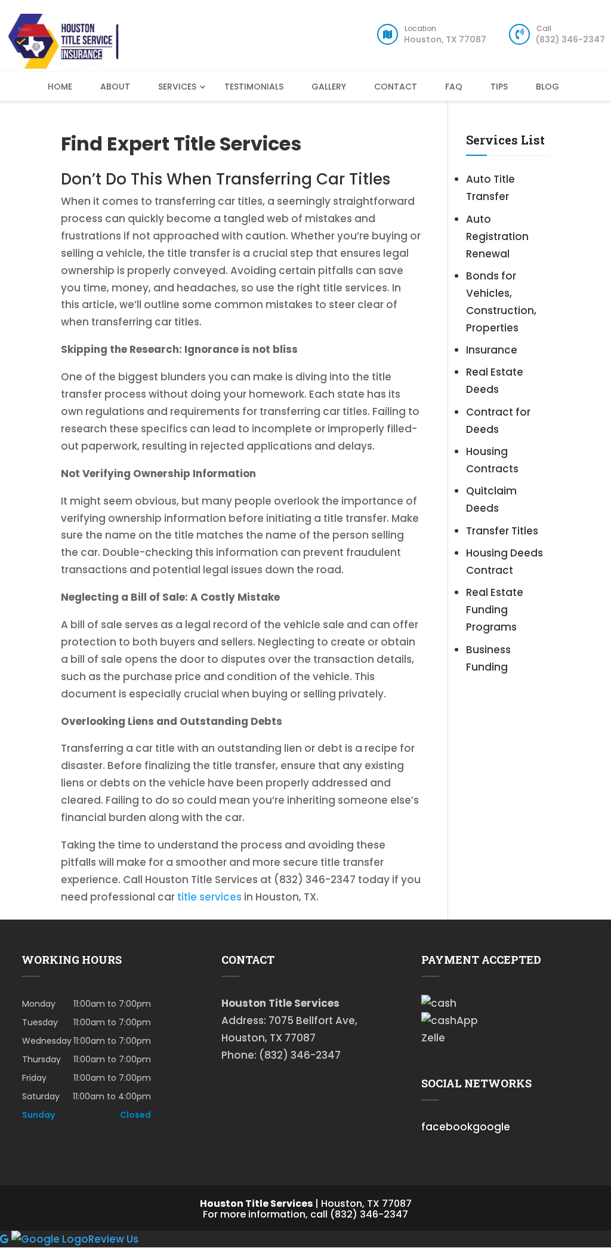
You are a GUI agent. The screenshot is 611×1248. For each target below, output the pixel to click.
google (491, 1127)
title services (209, 897)
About (115, 87)
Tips (499, 87)
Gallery (328, 87)
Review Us (113, 1239)
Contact (395, 87)
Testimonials (253, 87)
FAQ (453, 87)
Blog (547, 87)
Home (60, 87)
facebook (447, 1127)
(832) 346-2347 (570, 37)
